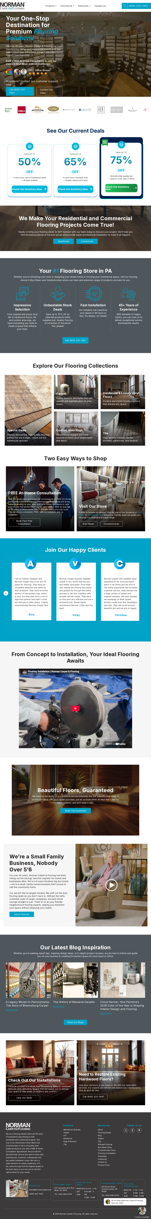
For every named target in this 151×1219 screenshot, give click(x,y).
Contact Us (100, 6)
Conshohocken (95, 515)
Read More (11, 1010)
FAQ (99, 1141)
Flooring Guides (104, 1133)
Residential (63, 241)
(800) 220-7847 (138, 6)
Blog (100, 1135)
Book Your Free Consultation (24, 522)
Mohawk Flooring (105, 1144)
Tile (65, 1144)
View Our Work (24, 1098)
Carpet (66, 1133)
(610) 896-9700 (65, 1194)
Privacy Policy (104, 1165)
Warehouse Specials (72, 1130)
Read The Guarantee (75, 810)
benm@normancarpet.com (40, 1190)
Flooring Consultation (107, 1153)
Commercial (87, 241)
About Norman (21, 914)
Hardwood (67, 1138)
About (100, 1130)
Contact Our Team (46, 91)
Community (102, 1159)
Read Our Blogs (75, 1022)
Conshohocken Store (107, 1150)
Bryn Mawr (88, 524)
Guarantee (102, 1156)
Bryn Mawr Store (105, 1147)
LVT (65, 1135)
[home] (12, 5)
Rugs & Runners (70, 1141)
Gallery (101, 1138)
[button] (51, 6)
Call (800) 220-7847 (17, 91)
